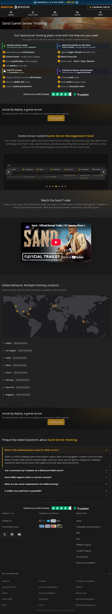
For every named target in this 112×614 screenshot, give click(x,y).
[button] (11, 13)
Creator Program (83, 551)
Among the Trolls (9, 587)
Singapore (9, 394)
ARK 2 (4, 605)
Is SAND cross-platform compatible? (23, 491)
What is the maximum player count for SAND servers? (32, 450)
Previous (8, 172)
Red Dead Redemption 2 (86, 605)
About (79, 521)
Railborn (79, 587)
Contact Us (6, 521)
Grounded (43, 599)
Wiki (78, 533)
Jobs (78, 539)
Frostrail (42, 581)
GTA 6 (41, 605)
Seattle (8, 343)
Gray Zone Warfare (47, 593)
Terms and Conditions (85, 563)
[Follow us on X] (4, 534)
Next (103, 172)
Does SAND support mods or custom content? (28, 477)
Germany (9, 380)
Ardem (5, 593)
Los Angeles (10, 350)
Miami (8, 365)
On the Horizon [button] (10, 574)
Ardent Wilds (7, 599)
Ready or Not (81, 593)
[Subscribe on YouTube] (19, 534)
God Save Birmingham (48, 587)
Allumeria (6, 581)
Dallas (8, 358)
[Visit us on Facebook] (12, 534)
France (8, 372)
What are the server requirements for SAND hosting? (31, 484)
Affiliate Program (83, 545)
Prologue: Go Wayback (85, 581)
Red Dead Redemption (85, 599)
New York (9, 387)
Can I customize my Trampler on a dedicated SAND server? (34, 470)
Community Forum (10, 527)
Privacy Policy (82, 557)
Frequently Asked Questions (88, 527)
